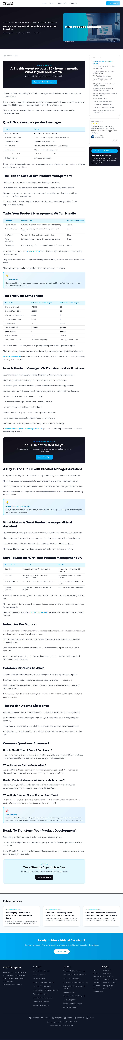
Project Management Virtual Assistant (46, 990)
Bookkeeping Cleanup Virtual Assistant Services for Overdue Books (18, 915)
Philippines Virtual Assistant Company (75, 982)
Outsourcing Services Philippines (74, 996)
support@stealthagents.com (12, 984)
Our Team (96, 989)
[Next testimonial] (116, 138)
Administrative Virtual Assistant (43, 982)
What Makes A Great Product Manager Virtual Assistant (103, 89)
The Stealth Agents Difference (103, 104)
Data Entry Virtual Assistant (42, 986)
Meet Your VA (43, 457)
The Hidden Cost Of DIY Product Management (104, 67)
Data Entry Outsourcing (71, 979)
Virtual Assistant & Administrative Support (74, 987)
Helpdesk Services (69, 992)
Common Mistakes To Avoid (102, 101)
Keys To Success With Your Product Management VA (105, 94)
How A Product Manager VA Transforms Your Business (102, 80)
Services (52, 3)
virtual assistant (34, 251)
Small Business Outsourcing (72, 1003)
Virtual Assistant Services (41, 971)
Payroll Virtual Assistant (41, 1002)
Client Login (62, 3)
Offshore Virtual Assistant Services (74, 975)
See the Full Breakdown (43, 82)
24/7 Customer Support (41, 1005)
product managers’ (38, 612)
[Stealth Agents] (8, 3)
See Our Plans (61, 951)
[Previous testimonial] (113, 138)
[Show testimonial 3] (94, 138)
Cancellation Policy (109, 983)
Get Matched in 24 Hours (103, 148)
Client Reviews (98, 991)
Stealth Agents (12, 967)
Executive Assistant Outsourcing (74, 971)
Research (96, 979)
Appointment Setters (40, 994)
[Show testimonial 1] (91, 138)
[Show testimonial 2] (93, 138)
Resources (96, 983)
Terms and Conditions (110, 979)
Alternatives (97, 976)
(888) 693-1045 (8, 981)
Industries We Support (100, 98)
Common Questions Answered (103, 107)
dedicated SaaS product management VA (23, 429)
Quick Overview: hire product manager (103, 62)
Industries (96, 986)
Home (44, 3)
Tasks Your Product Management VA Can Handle (104, 72)
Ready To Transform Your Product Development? (104, 111)
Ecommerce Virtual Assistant (43, 998)
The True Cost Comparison (102, 76)
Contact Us (74, 3)
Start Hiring (112, 3)
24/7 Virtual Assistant (70, 1007)
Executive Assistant (39, 979)
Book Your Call (43, 877)
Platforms (96, 973)
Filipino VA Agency (69, 1000)
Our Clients (107, 973)
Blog (10, 22)
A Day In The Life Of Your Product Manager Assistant (104, 85)
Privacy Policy (108, 986)
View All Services (38, 975)
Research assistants (12, 356)
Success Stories (108, 976)
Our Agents (107, 970)
